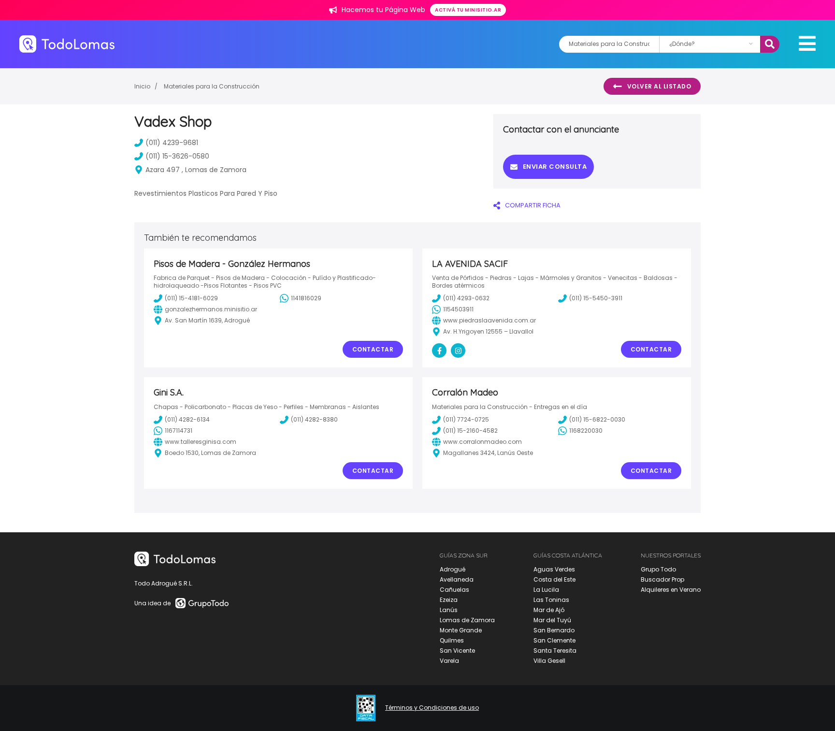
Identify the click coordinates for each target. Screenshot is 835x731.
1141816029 (306, 298)
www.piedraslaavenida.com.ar (489, 320)
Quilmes (452, 640)
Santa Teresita (554, 650)
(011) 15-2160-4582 (470, 430)
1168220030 (586, 430)
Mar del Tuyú (552, 620)
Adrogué (452, 569)
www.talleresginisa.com (200, 442)
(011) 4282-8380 (314, 419)
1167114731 (178, 430)
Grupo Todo (658, 569)
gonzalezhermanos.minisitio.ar (211, 309)
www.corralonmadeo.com (482, 442)
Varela (449, 661)
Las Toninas (551, 600)
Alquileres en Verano (671, 589)
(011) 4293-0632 (466, 298)
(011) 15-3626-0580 (177, 156)
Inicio (142, 86)
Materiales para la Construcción (211, 86)
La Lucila (546, 589)
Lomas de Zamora (467, 620)
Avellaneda (457, 579)
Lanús (449, 610)
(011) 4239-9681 (171, 142)
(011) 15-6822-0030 (597, 419)
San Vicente (457, 650)
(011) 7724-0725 (466, 419)
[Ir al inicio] (67, 43)
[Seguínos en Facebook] (439, 350)
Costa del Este (554, 579)
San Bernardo (554, 630)
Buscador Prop (662, 579)
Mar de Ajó (548, 610)
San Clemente (554, 640)
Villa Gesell (549, 661)
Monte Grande (461, 630)
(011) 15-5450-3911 (595, 298)
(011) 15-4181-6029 (191, 298)
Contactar (373, 349)
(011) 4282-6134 (187, 419)
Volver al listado (659, 86)
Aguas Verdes (554, 569)
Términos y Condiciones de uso (432, 708)
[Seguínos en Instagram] (458, 350)
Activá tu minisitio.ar (468, 10)
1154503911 (458, 309)
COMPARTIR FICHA (533, 205)
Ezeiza (449, 600)
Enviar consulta (555, 166)
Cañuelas (454, 589)
